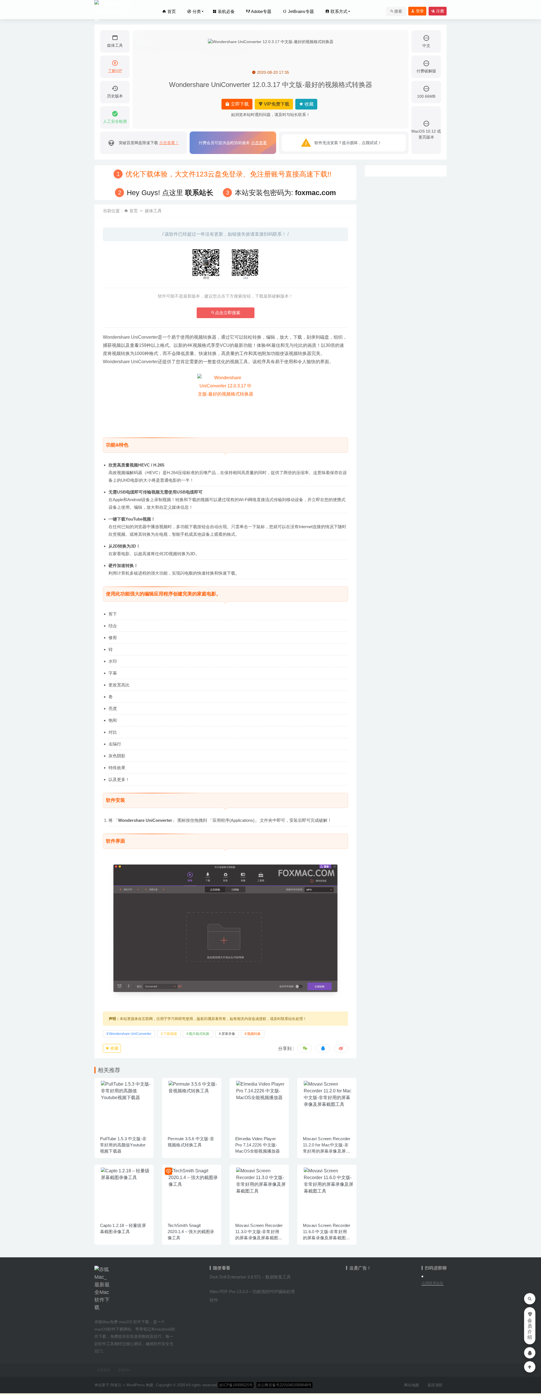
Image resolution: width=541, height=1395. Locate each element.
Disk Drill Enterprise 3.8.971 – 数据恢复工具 (250, 1277)
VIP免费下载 (276, 104)
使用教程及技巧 (147, 1336)
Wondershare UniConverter (130, 1034)
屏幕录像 (228, 1034)
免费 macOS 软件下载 (129, 1322)
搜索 (398, 11)
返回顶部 (434, 1385)
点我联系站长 (433, 1283)
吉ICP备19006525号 (236, 1385)
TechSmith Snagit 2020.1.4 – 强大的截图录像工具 (191, 1231)
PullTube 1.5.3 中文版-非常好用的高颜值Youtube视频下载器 (123, 1144)
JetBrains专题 (300, 11)
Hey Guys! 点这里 (170, 193)
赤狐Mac (124, 1370)
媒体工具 (153, 210)
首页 (171, 11)
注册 (439, 11)
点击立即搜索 (227, 312)
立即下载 (239, 104)
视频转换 (254, 1034)
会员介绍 (529, 1329)
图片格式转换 (199, 1034)
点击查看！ (169, 142)
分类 (196, 11)
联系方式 (338, 11)
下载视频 (170, 1034)
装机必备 (226, 11)
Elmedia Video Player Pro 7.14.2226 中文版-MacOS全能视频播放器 (257, 1144)
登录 (419, 11)
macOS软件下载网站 (112, 1329)
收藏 (308, 104)
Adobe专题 (260, 11)
